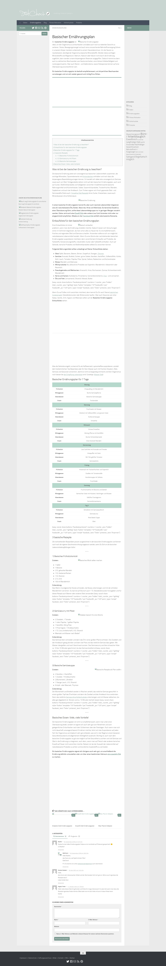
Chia (105, 276)
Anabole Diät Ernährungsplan (62, 826)
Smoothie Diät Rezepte (79, 193)
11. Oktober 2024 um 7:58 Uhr (76, 886)
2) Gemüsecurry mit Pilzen (65, 158)
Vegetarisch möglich (136, 158)
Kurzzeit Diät (140, 139)
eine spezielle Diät (114, 754)
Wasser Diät (98, 375)
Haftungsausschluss (44, 958)
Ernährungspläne (35, 23)
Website (56, 926)
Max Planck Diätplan (105, 826)
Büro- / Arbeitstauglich (136, 135)
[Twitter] (33, 28)
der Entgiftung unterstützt (73, 375)
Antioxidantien (88, 176)
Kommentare (60, 836)
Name (56, 920)
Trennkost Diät (88, 216)
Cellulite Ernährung (23, 221)
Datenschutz (32, 958)
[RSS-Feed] (42, 28)
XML (66, 958)
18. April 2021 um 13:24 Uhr (76, 870)
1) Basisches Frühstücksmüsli (66, 156)
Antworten (61, 849)
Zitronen (101, 254)
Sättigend (130, 156)
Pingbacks (75, 836)
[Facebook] (36, 28)
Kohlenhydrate (68, 23)
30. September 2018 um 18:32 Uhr (79, 853)
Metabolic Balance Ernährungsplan (27, 210)
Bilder (54, 958)
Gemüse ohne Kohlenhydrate (76, 697)
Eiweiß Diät (79, 213)
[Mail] (39, 28)
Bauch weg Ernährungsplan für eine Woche (29, 204)
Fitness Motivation (55, 23)
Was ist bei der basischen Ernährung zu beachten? (71, 145)
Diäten (25, 23)
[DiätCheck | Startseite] (36, 12)
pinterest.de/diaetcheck (85, 864)
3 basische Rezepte (60, 153)
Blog (45, 23)
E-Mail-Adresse (93, 920)
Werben (72, 958)
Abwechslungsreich (133, 134)
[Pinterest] (45, 28)
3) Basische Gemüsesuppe (65, 161)
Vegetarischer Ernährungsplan (26, 215)
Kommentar (58, 906)
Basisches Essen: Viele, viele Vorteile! (66, 164)
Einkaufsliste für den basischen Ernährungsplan (70, 147)
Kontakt (60, 958)
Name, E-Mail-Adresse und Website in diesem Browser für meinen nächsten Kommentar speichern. (85, 934)
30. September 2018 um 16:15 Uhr (73, 842)
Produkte (79, 23)
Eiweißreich (131, 139)
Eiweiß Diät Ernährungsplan (84, 826)
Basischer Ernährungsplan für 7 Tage (66, 150)
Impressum (23, 958)
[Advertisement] (86, 91)
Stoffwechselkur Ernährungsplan (26, 227)
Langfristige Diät (133, 142)
